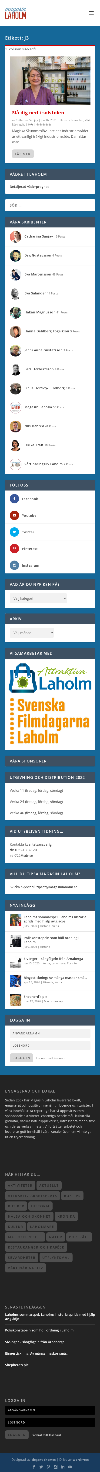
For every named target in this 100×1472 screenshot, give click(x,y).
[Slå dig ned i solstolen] (50, 80)
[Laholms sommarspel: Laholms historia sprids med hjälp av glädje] (15, 920)
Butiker (16, 1206)
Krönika (66, 1216)
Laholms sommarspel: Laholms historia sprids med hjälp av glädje (55, 919)
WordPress (81, 1459)
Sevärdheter (22, 1257)
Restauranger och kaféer (36, 1247)
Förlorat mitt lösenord (50, 1058)
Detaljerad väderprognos (29, 186)
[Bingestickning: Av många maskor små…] (15, 981)
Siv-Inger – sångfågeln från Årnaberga (53, 958)
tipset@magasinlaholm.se (57, 887)
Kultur (55, 926)
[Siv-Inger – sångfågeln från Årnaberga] (15, 962)
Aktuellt (49, 1185)
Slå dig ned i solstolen (38, 112)
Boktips (72, 1195)
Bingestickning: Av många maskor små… (55, 977)
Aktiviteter (20, 1185)
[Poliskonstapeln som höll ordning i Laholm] (15, 941)
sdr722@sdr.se (21, 855)
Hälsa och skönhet (71, 120)
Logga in (21, 1058)
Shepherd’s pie (35, 996)
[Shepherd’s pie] (15, 1000)
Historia (45, 926)
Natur (55, 1237)
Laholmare (59, 963)
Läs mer (22, 154)
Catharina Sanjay (27, 120)
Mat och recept (53, 1001)
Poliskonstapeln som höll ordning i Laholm (51, 940)
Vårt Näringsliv (25, 1268)
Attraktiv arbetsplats (32, 1195)
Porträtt (72, 963)
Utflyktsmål (56, 1257)
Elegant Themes (43, 1459)
